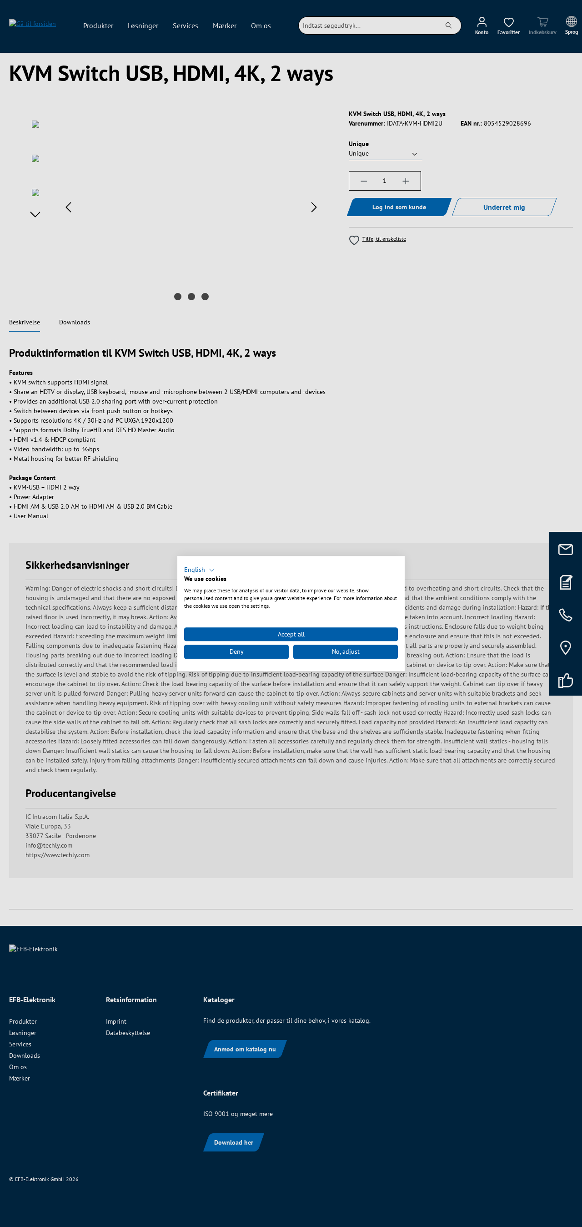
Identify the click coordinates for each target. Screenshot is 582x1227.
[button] (199, 570)
